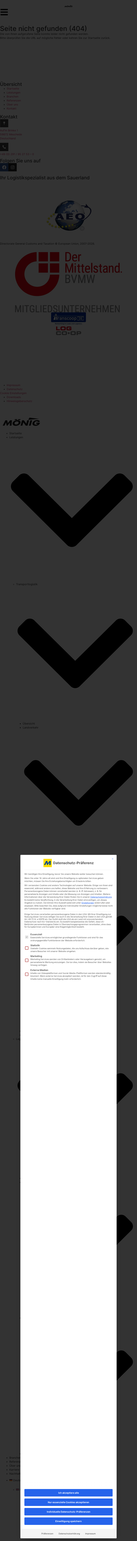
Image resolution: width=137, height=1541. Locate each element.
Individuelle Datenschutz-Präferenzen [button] (68, 1511)
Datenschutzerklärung (101, 897)
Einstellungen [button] (88, 903)
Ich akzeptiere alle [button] (68, 1492)
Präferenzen (47, 1533)
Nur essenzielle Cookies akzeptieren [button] (68, 1502)
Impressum (90, 1533)
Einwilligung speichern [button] (68, 1521)
